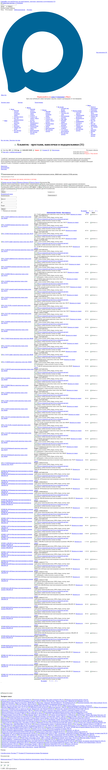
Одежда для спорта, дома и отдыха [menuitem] (34, 118)
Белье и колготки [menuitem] (16, 122)
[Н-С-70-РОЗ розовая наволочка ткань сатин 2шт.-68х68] (17, 410)
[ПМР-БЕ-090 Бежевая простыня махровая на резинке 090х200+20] (17, 472)
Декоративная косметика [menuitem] (80, 116)
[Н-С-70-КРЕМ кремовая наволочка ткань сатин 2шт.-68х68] (17, 379)
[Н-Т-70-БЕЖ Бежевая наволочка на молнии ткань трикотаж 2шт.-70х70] (17, 464)
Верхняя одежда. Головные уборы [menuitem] (17, 113)
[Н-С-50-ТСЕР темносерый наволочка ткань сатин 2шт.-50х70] (17, 315)
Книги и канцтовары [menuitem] (94, 107)
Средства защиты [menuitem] (78, 112)
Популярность (66, 212)
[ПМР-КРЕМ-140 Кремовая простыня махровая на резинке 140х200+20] (17, 618)
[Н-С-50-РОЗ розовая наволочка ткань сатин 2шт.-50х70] (17, 299)
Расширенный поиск (7, 194)
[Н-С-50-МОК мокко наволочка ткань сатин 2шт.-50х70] (17, 282)
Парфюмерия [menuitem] (80, 121)
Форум (82, 759)
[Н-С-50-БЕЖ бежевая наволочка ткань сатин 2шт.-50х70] (17, 226)
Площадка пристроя (74, 759)
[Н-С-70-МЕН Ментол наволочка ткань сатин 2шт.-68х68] (17, 387)
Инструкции (55, 150)
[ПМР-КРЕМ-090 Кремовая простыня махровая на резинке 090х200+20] (17, 609)
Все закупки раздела (17, 131)
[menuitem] (5, 120)
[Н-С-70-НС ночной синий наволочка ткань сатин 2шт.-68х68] (17, 402)
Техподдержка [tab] (39, 102)
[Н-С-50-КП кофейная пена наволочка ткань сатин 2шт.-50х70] (17, 260)
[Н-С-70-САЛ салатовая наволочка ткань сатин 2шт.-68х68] (17, 418)
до (1, 202)
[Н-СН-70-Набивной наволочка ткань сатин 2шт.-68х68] (17, 456)
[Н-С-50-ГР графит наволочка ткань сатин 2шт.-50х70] (17, 241)
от (4, 199)
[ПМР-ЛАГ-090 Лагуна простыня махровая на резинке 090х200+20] (17, 657)
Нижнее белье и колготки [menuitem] (34, 126)
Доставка (29, 9)
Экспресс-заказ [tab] (5, 102)
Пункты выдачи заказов (52, 759)
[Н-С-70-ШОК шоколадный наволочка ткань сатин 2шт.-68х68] (17, 442)
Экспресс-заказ (63, 759)
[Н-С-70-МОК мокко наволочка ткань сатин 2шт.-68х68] (17, 394)
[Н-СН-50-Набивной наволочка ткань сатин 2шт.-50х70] (17, 450)
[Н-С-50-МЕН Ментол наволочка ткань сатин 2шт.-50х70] (17, 275)
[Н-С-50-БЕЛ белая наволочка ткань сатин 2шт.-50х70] (17, 233)
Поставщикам (44, 753)
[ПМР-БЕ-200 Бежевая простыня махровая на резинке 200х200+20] (17, 511)
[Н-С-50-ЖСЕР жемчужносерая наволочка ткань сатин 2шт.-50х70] (17, 251)
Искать (10, 6)
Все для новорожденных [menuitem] (18, 119)
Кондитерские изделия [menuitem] (65, 116)
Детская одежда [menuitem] (18, 117)
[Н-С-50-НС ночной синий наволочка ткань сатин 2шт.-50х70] (17, 291)
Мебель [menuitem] (63, 111)
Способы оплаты (5, 753)
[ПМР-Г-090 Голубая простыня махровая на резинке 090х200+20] (17, 519)
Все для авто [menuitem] (93, 121)
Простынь (4, 169)
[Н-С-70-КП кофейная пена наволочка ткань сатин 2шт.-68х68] (17, 218)
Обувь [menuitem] (16, 124)
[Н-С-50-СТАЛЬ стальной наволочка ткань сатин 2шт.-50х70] (17, 307)
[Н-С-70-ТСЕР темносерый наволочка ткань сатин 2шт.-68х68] (17, 434)
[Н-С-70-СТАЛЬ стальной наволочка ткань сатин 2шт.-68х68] (17, 426)
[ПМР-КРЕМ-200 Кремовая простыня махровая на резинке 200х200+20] (17, 647)
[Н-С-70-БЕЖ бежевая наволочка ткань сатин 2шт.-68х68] (17, 331)
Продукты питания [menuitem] (64, 124)
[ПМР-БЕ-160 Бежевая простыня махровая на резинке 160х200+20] (17, 491)
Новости (16, 759)
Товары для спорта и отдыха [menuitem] (94, 117)
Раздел (3, 205)
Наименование (5, 195)
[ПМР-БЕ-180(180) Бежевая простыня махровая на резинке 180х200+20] (17, 501)
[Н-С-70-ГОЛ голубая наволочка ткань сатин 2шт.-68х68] (17, 347)
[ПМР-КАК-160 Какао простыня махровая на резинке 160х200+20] (17, 581)
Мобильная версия (19, 9)
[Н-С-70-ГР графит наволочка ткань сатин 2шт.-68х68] (17, 354)
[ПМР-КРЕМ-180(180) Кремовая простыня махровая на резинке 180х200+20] (17, 637)
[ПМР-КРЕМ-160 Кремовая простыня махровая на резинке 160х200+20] (17, 628)
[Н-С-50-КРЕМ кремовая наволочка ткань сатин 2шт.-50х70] (17, 268)
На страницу (84, 210)
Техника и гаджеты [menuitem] (64, 127)
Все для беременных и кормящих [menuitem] (34, 123)
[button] (35, 219)
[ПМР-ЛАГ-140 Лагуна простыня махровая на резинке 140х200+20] (17, 666)
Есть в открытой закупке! (61, 219)
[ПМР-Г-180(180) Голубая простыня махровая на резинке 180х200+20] (17, 544)
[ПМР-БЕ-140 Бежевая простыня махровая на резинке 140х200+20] (17, 482)
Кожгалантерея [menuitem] (34, 130)
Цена (2, 199)
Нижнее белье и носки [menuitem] (50, 124)
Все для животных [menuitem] (94, 124)
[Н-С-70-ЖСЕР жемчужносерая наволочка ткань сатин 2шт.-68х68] (17, 370)
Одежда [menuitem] (32, 115)
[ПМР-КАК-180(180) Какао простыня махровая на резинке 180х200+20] (17, 589)
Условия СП (45, 150)
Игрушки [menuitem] (16, 126)
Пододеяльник (5, 167)
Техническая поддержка (33, 753)
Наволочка (4, 166)
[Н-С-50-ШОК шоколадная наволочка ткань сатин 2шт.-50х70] (17, 323)
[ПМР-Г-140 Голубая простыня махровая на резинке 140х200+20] (17, 528)
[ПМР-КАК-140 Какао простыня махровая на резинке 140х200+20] (17, 572)
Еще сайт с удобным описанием (12, 152)
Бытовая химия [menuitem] (63, 121)
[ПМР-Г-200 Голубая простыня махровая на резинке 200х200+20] (17, 553)
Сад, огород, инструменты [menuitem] (65, 130)
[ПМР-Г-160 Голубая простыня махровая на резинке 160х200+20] (17, 536)
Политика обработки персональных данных (32, 759)
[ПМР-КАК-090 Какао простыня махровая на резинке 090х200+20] (17, 562)
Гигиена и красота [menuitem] (79, 123)
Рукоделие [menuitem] (94, 110)
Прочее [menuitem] (93, 131)
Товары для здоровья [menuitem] (79, 126)
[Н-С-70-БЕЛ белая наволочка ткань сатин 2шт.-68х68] (17, 338)
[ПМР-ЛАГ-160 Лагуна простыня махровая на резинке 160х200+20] (17, 676)
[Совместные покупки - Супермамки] (12, 3)
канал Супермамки (57, 97)
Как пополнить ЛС (101, 52)
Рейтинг (58, 212)
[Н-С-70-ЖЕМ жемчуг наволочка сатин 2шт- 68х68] (16, 362)
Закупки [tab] (20, 102)
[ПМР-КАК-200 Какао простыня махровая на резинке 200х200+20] (17, 599)
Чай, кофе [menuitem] (64, 119)
